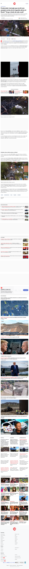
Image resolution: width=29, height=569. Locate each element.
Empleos (16, 559)
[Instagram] (4, 562)
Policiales (2, 541)
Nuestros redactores (3, 559)
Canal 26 (2, 547)
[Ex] (6, 562)
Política (2, 437)
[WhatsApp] (11, 562)
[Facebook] (3, 562)
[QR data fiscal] (25, 563)
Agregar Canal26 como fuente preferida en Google (23, 18)
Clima (15, 535)
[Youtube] (7, 562)
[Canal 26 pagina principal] (14, 4)
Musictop (2, 550)
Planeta (16, 540)
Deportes (2, 536)
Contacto (16, 554)
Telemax (16, 549)
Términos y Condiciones (13, 565)
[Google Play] (22, 562)
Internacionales (3, 6)
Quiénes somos (2, 554)
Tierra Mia (2, 549)
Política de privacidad (17, 556)
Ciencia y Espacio (3, 535)
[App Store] (17, 562)
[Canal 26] (15, 529)
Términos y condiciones (3, 556)
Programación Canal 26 (18, 557)
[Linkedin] (8, 562)
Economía (12, 437)
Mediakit (3, 557)
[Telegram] (12, 562)
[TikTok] (10, 562)
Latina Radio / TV (17, 547)
